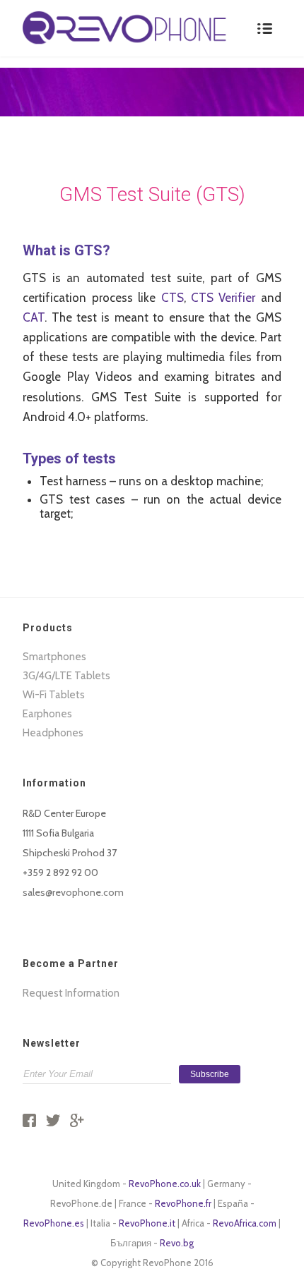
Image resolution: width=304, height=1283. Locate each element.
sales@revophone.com (73, 892)
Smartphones (54, 656)
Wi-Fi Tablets (54, 694)
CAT (34, 317)
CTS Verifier (223, 298)
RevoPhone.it (147, 1223)
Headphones (53, 732)
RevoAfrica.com (244, 1223)
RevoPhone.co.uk (165, 1183)
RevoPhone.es (53, 1223)
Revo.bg (177, 1242)
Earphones (47, 713)
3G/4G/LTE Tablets (66, 675)
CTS (172, 298)
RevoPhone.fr (183, 1203)
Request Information (71, 993)
